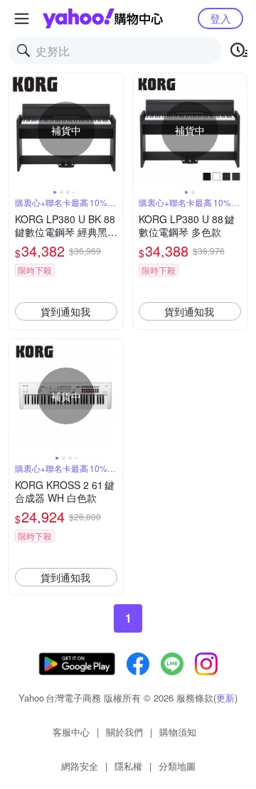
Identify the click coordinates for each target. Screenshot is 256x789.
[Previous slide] (18, 130)
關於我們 (124, 732)
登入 (220, 18)
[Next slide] (114, 130)
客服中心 (71, 732)
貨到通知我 (65, 311)
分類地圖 (177, 766)
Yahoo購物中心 (103, 18)
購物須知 (177, 732)
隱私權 (128, 766)
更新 (225, 697)
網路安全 (79, 766)
